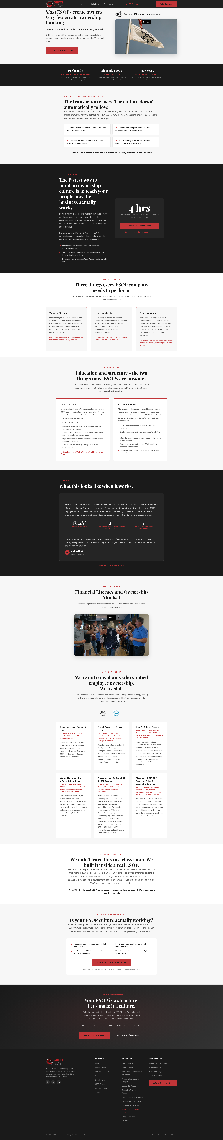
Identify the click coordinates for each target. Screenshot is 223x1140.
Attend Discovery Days (158, 1063)
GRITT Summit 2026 (129, 1063)
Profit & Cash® (127, 1068)
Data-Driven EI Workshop (131, 1101)
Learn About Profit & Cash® (139, 226)
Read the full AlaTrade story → (111, 565)
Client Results (100, 1080)
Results (119, 4)
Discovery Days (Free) (130, 1105)
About (97, 1063)
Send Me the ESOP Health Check (111, 962)
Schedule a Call (167, 4)
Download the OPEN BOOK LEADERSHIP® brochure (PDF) (83, 453)
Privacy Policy (157, 1135)
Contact (98, 1092)
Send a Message (155, 1072)
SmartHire (126, 1121)
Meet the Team (100, 1068)
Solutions (98, 1076)
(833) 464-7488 (155, 1076)
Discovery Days (101, 1088)
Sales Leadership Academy (132, 1097)
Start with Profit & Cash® (61, 50)
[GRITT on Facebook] (48, 1082)
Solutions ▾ (95, 4)
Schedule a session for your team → (139, 232)
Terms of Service (171, 1135)
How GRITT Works (102, 1072)
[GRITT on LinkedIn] (59, 1082)
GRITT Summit (132, 4)
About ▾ (84, 4)
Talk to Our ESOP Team (94, 1035)
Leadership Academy (130, 1086)
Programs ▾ (108, 4)
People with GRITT (129, 1117)
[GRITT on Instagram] (53, 1082)
